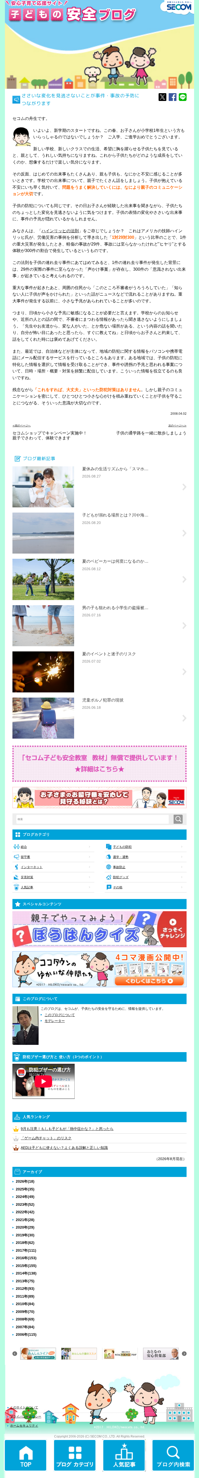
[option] (38, 1353)
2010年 (25, 1304)
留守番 (25, 857)
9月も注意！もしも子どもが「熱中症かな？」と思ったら (67, 1129)
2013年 (25, 1281)
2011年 (25, 1296)
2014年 (26, 1273)
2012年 (25, 1288)
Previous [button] (14, 1354)
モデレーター (55, 1021)
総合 (24, 846)
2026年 (25, 1181)
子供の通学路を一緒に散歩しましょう (151, 433)
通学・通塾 (121, 857)
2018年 (25, 1243)
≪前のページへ (21, 425)
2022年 (25, 1212)
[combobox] (94, 819)
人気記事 (27, 887)
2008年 (25, 1319)
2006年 (26, 1334)
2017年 (26, 1250)
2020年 (25, 1227)
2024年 (25, 1197)
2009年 (25, 1312)
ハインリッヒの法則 (60, 231)
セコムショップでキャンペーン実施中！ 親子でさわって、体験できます (51, 435)
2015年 (26, 1266)
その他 (117, 887)
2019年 (25, 1235)
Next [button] (184, 1354)
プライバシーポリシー (25, 1416)
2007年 (25, 1327)
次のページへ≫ (177, 425)
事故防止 (119, 867)
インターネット (31, 867)
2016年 (26, 1258)
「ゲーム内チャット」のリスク (46, 1138)
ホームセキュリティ (24, 1425)
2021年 (25, 1220)
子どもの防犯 (122, 847)
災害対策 (27, 877)
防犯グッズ (121, 877)
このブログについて (60, 1015)
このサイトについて (24, 1407)
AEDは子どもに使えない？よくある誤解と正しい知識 (64, 1148)
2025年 (25, 1189)
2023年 (25, 1204)
